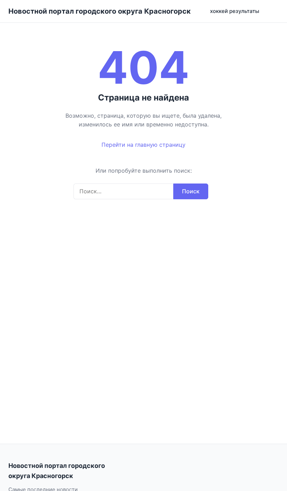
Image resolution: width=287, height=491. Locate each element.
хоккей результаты (234, 11)
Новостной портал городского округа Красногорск (99, 11)
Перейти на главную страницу (144, 144)
